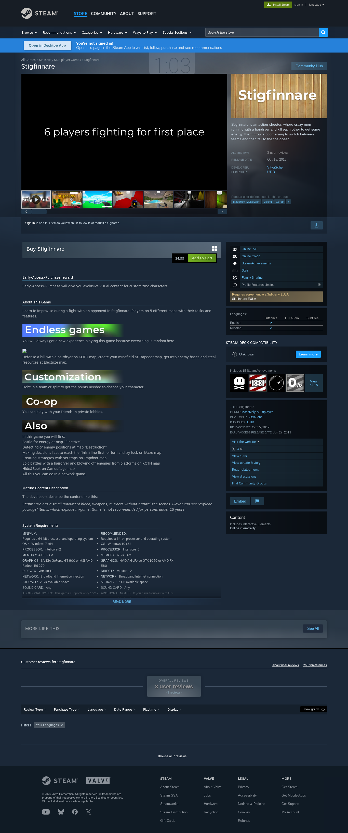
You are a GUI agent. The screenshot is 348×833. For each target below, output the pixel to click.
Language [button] (95, 709)
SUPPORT (147, 13)
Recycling (211, 812)
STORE (80, 13)
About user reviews (285, 665)
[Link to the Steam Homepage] (39, 17)
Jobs (207, 795)
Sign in (30, 223)
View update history (246, 463)
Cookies (244, 812)
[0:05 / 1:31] (124, 132)
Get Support (290, 804)
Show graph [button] (310, 709)
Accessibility (247, 795)
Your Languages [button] (47, 725)
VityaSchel (275, 167)
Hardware (211, 804)
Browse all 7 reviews (172, 756)
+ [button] (288, 201)
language (315, 4)
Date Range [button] (123, 709)
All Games (28, 60)
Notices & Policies (251, 804)
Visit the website (244, 442)
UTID (271, 172)
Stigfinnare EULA (244, 299)
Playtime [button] (149, 709)
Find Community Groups (249, 483)
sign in (299, 4)
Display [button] (172, 709)
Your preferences (315, 665)
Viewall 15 (314, 383)
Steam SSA (169, 795)
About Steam (170, 787)
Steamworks (169, 804)
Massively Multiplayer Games (60, 60)
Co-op (280, 201)
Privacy (243, 787)
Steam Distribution (174, 812)
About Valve (213, 787)
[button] (29, 32)
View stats (239, 456)
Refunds (244, 821)
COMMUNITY (103, 13)
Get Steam (290, 787)
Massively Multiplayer (246, 201)
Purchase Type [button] (65, 709)
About (127, 13)
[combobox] (262, 32)
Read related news (245, 469)
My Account (290, 812)
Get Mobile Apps (294, 795)
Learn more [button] (308, 354)
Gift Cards (167, 821)
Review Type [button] (33, 709)
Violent (268, 201)
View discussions (244, 476)
